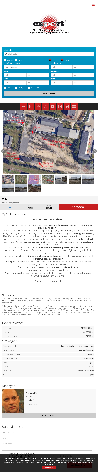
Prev (3, 151)
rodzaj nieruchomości (12, 63)
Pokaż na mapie (45, 106)
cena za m (55, 71)
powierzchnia (56, 63)
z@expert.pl (31, 403)
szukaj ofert (49, 93)
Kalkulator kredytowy (74, 106)
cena (6, 71)
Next (95, 151)
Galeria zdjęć (60, 106)
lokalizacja (8, 50)
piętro (53, 79)
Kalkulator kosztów (67, 106)
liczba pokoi (8, 79)
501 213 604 (30, 400)
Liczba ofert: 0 (49, 415)
